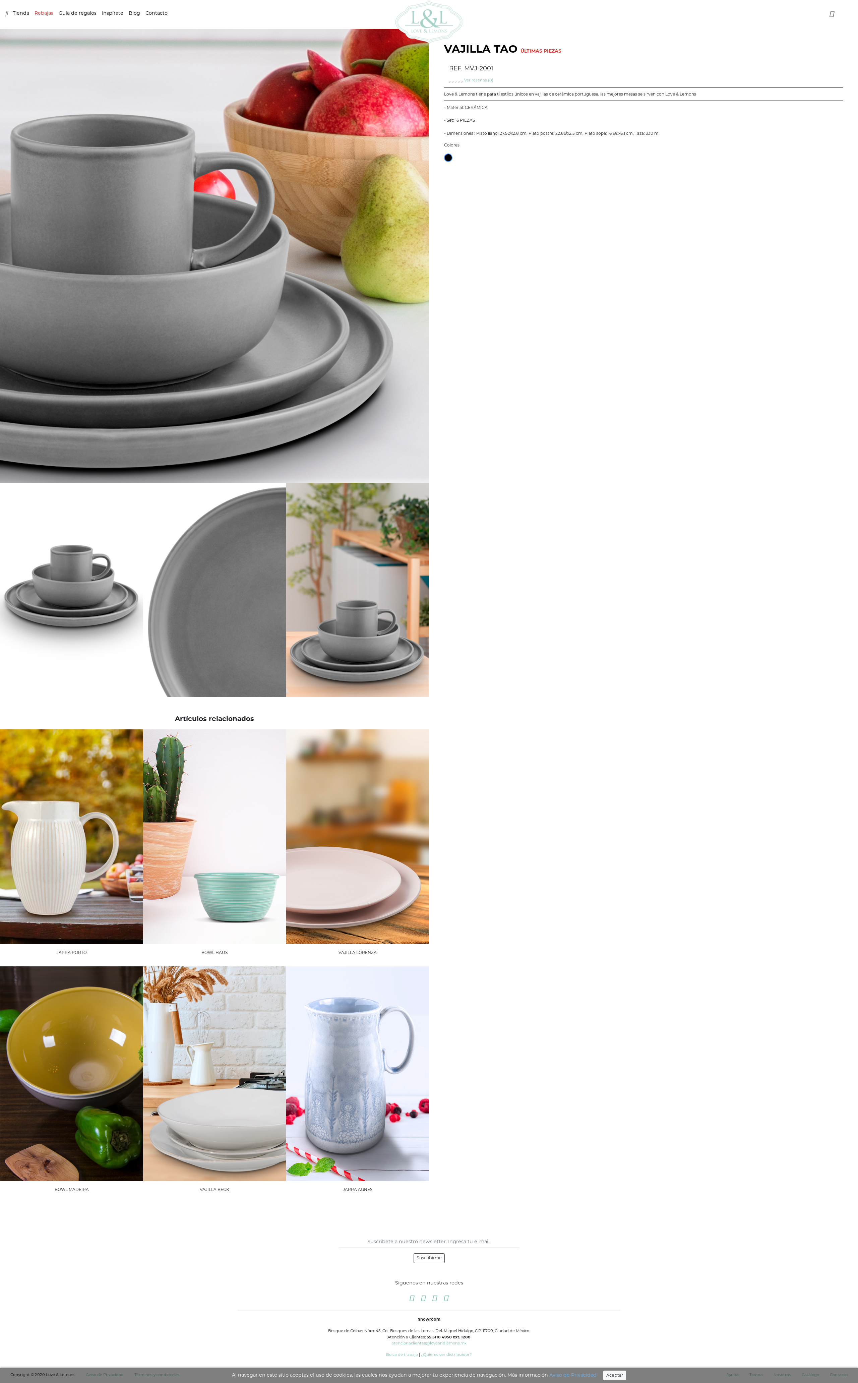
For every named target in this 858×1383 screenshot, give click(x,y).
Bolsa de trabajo (402, 1354)
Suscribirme (429, 1257)
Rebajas (44, 13)
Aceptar (614, 1375)
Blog (134, 13)
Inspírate (112, 13)
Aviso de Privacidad (573, 1375)
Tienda (21, 13)
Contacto (156, 13)
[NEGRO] (448, 158)
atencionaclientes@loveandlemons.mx (429, 1343)
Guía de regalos (78, 13)
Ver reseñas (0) (478, 80)
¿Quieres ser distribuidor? (446, 1354)
